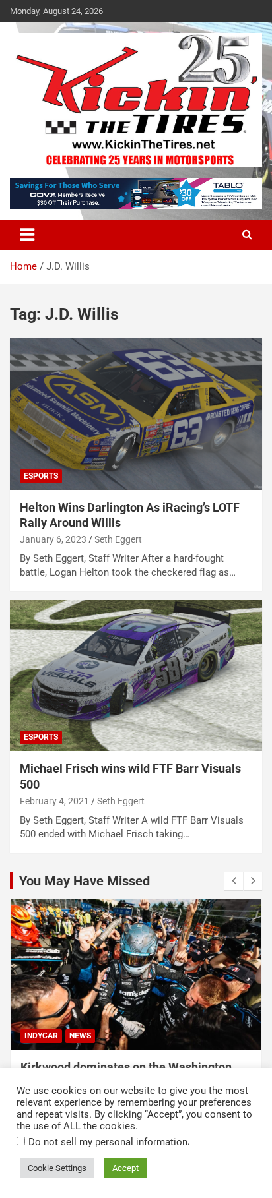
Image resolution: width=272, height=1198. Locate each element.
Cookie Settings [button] (57, 1168)
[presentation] (233, 881)
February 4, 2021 (54, 801)
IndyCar (41, 1035)
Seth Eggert (118, 539)
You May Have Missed (84, 881)
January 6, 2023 (53, 539)
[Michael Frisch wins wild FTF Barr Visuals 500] (136, 675)
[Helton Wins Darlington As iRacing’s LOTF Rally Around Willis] (136, 414)
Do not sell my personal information (107, 1142)
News (80, 1035)
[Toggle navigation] (27, 235)
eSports (41, 476)
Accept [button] (125, 1168)
